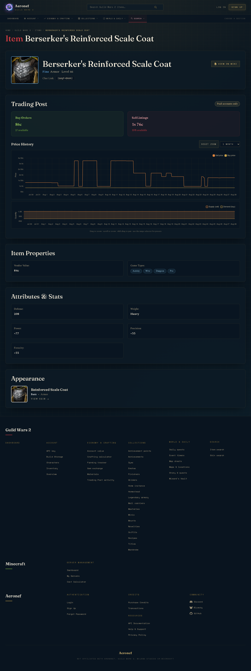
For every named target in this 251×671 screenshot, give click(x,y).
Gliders (132, 479)
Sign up (237, 7)
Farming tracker (96, 462)
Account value (95, 450)
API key (50, 450)
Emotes (132, 468)
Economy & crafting (58, 18)
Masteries (134, 509)
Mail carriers (136, 503)
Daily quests (177, 449)
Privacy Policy (137, 634)
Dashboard (13, 18)
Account (31, 18)
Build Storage (54, 456)
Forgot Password (76, 614)
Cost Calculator (76, 581)
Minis (131, 514)
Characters (52, 462)
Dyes (130, 462)
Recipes (132, 538)
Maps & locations (179, 466)
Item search (217, 449)
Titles (132, 543)
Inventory (52, 468)
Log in (221, 7)
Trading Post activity (100, 479)
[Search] (158, 7)
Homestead (134, 491)
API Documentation (139, 623)
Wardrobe (133, 549)
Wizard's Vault (178, 478)
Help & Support (137, 629)
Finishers (134, 474)
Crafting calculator (99, 456)
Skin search (217, 455)
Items (38, 30)
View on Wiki (227, 63)
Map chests (175, 461)
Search (138, 18)
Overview (51, 474)
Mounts (132, 520)
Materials (93, 474)
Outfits (132, 532)
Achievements (136, 456)
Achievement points (139, 450)
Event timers (177, 455)
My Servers (73, 575)
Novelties (134, 526)
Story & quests (178, 472)
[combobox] (125, 7)
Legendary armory (138, 497)
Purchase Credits (138, 602)
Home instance (136, 485)
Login (70, 602)
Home (8, 30)
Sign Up (71, 608)
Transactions (136, 608)
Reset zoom (208, 144)
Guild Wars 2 (23, 30)
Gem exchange (95, 468)
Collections (88, 18)
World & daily (114, 18)
